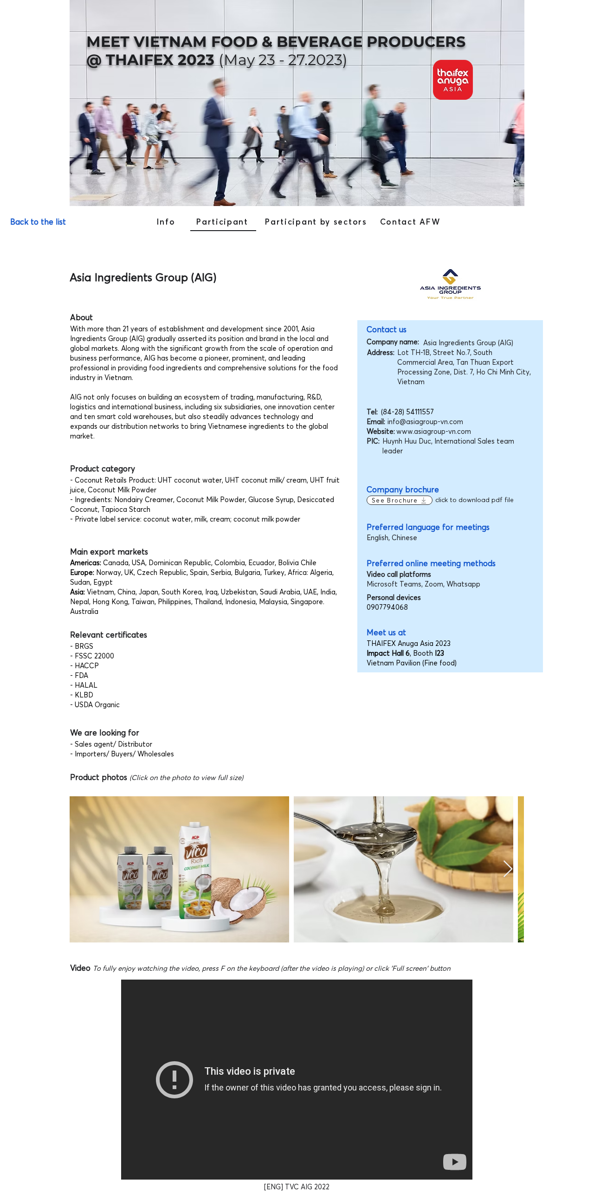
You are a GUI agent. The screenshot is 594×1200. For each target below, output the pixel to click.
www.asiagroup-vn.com (433, 431)
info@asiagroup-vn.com (425, 421)
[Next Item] (508, 869)
